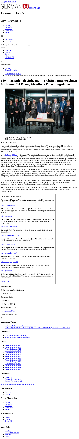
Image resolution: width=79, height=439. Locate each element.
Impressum (8, 29)
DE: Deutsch (9, 39)
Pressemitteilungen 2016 (13, 364)
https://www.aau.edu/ (8, 205)
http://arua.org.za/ (6, 216)
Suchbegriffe (5, 45)
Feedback (8, 434)
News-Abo (8, 27)
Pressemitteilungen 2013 (13, 369)
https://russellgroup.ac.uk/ (9, 262)
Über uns (8, 50)
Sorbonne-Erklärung (11, 155)
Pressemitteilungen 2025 (13, 347)
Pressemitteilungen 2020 (13, 74)
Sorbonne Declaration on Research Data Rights (20, 326)
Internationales (9, 56)
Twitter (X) (8, 421)
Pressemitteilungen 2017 (13, 362)
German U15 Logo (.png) (13, 381)
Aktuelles (8, 52)
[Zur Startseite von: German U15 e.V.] (15, 8)
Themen (7, 54)
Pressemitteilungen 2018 (13, 360)
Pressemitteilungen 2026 (13, 345)
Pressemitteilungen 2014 (13, 367)
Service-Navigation (11, 70)
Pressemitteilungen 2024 (13, 349)
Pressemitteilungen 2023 (13, 351)
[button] (39, 36)
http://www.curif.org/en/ (9, 226)
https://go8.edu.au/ (7, 270)
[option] (41, 39)
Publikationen (9, 58)
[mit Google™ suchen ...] (29, 45)
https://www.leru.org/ (8, 244)
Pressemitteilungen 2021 (13, 354)
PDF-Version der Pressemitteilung (16, 335)
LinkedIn (8, 417)
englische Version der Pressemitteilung (17, 337)
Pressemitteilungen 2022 (13, 353)
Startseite (8, 25)
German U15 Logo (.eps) (13, 379)
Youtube (7, 423)
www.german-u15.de (8, 311)
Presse (7, 32)
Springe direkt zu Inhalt (8, 2)
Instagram (8, 419)
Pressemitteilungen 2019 (13, 358)
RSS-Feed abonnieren (12, 433)
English (7, 436)
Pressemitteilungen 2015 (13, 365)
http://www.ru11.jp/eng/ (8, 253)
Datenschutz (9, 31)
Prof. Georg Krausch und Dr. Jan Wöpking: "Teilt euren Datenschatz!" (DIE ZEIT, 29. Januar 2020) (37, 328)
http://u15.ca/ (5, 281)
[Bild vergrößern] (39, 134)
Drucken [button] (8, 431)
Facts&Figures (9, 377)
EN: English (9, 41)
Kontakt (7, 394)
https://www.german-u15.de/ (10, 235)
